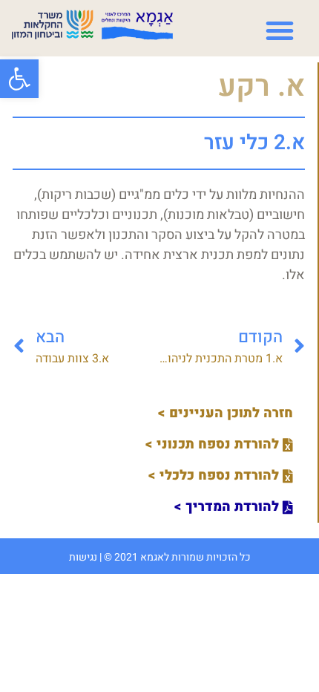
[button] (19, 78)
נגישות (83, 557)
